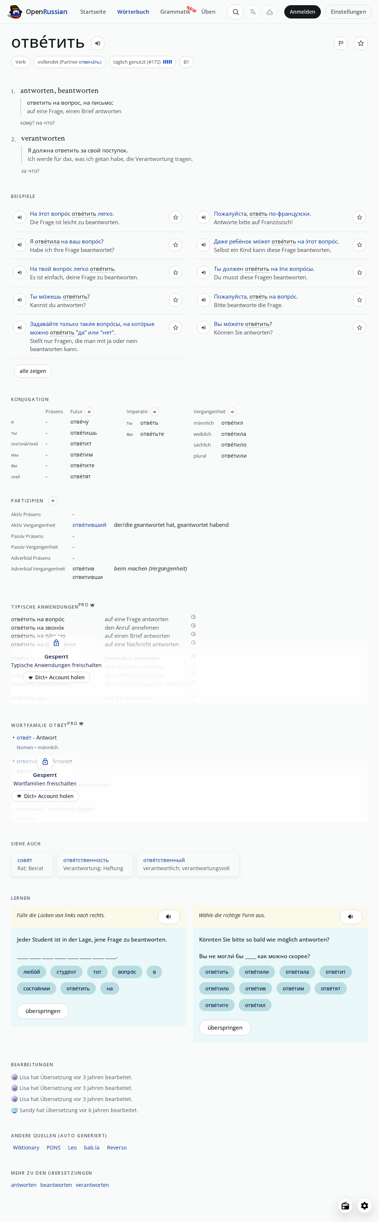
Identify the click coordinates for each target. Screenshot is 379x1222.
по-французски (289, 213)
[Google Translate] (252, 11)
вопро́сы (108, 323)
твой (44, 268)
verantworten (92, 1184)
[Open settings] (365, 1206)
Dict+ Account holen (60, 677)
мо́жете (234, 323)
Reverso (117, 1147)
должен (233, 268)
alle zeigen (33, 371)
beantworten (56, 1184)
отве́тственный (164, 860)
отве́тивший (90, 524)
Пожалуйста (230, 213)
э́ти (283, 268)
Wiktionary (26, 1147)
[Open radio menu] (345, 1206)
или (93, 332)
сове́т (24, 860)
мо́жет (261, 241)
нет (107, 332)
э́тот (44, 213)
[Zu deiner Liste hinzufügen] (361, 43)
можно (39, 332)
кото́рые (142, 323)
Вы (218, 323)
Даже (221, 241)
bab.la (92, 1147)
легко (105, 213)
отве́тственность (86, 860)
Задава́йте (44, 323)
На (33, 213)
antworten (24, 1184)
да (81, 332)
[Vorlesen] (98, 43)
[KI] (269, 11)
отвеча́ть (89, 61)
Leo (72, 1147)
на (64, 241)
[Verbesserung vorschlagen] (341, 43)
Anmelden (302, 12)
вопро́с (60, 213)
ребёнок (240, 241)
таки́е (87, 323)
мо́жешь (50, 296)
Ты (33, 296)
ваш (74, 241)
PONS (54, 1147)
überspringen (43, 1010)
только (69, 323)
